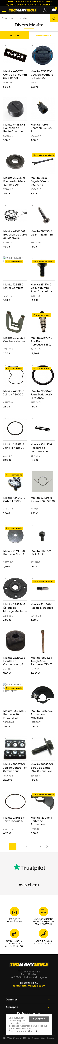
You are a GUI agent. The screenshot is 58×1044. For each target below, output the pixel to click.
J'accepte (39, 1019)
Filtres (14, 35)
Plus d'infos (33, 1031)
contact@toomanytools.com (29, 985)
